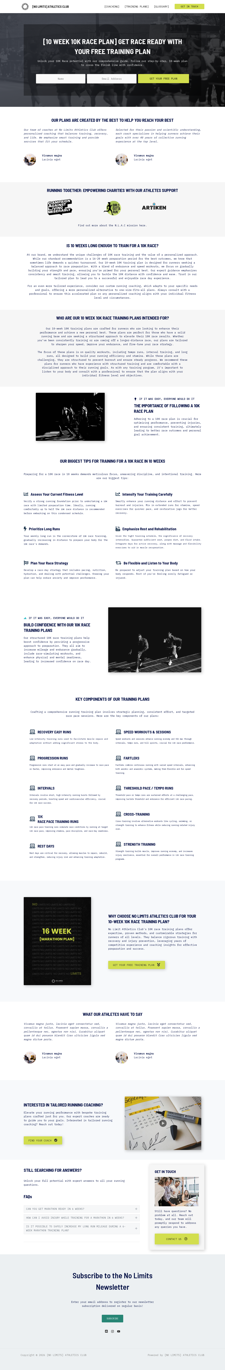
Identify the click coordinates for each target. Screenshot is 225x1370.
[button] (189, 6)
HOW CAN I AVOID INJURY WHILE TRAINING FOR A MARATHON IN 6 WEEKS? (75, 1217)
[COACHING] (112, 6)
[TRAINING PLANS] (136, 6)
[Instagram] (112, 1331)
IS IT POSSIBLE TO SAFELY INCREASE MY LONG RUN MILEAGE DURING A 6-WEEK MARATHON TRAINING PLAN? (76, 1228)
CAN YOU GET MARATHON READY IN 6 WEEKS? (55, 1208)
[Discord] (106, 1331)
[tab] (82, 1209)
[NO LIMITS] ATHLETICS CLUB (50, 6)
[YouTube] (118, 1331)
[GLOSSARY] (161, 6)
